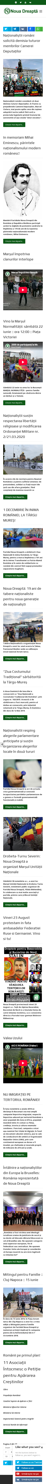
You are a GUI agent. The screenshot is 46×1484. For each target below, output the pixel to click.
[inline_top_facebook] (31, 29)
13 (6, 1456)
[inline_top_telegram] (16, 29)
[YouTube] (25, 2)
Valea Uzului (12, 1038)
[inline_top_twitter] (7, 29)
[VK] (30, 2)
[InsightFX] (23, 11)
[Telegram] (15, 2)
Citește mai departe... (14, 124)
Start (7, 1447)
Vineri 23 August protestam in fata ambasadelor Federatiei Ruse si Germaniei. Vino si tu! (21, 928)
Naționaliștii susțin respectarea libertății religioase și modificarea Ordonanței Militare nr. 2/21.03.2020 (22, 426)
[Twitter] (20, 2)
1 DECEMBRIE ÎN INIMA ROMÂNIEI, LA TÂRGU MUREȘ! (21, 515)
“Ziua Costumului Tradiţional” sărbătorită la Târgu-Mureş (22, 676)
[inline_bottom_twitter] (7, 1463)
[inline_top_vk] (23, 29)
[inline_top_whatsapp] (39, 29)
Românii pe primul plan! (21, 1355)
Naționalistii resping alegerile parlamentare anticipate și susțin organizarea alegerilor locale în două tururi (21, 741)
